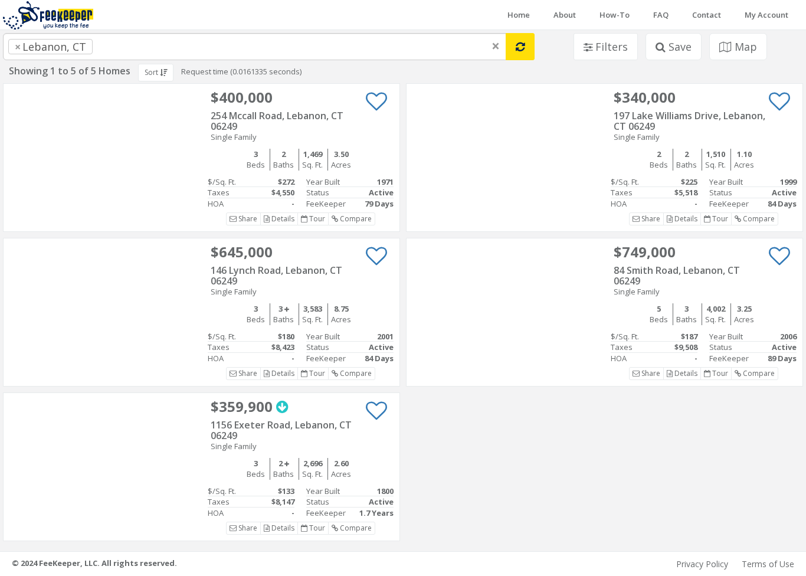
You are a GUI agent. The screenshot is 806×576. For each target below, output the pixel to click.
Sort (152, 72)
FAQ (661, 14)
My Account (766, 14)
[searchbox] (119, 47)
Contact (706, 14)
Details (282, 219)
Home (518, 14)
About (564, 14)
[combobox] (254, 46)
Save (679, 47)
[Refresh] (520, 46)
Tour (316, 219)
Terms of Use (768, 564)
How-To (614, 14)
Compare (355, 219)
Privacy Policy (702, 564)
